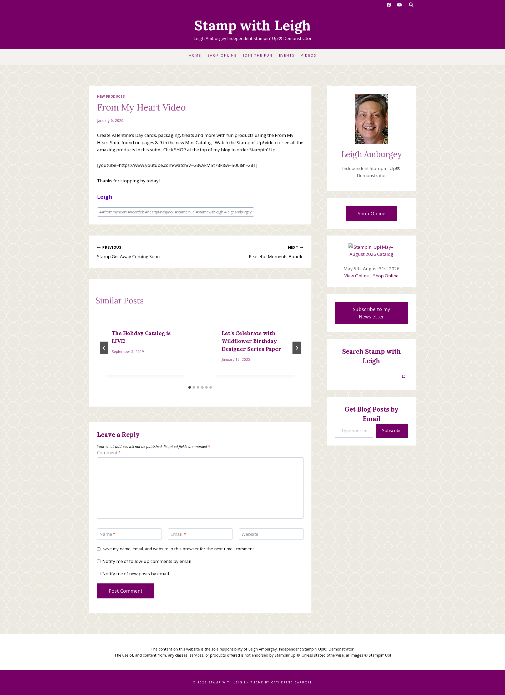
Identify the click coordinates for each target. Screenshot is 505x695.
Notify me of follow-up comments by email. (147, 561)
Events (287, 55)
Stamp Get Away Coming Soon (128, 252)
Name (107, 534)
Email (178, 534)
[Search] (403, 376)
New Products (111, 96)
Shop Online (222, 55)
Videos (308, 55)
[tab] (189, 387)
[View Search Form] (411, 4)
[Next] (296, 348)
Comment (109, 453)
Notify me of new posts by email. (136, 574)
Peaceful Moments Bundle (276, 252)
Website (249, 534)
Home (195, 55)
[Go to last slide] (104, 348)
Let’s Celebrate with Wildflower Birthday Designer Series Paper (251, 341)
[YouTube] (399, 4)
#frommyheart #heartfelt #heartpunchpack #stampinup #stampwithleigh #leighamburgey (175, 211)
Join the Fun (258, 55)
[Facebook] (389, 4)
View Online (356, 276)
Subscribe (392, 430)
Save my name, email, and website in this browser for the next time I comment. (179, 548)
